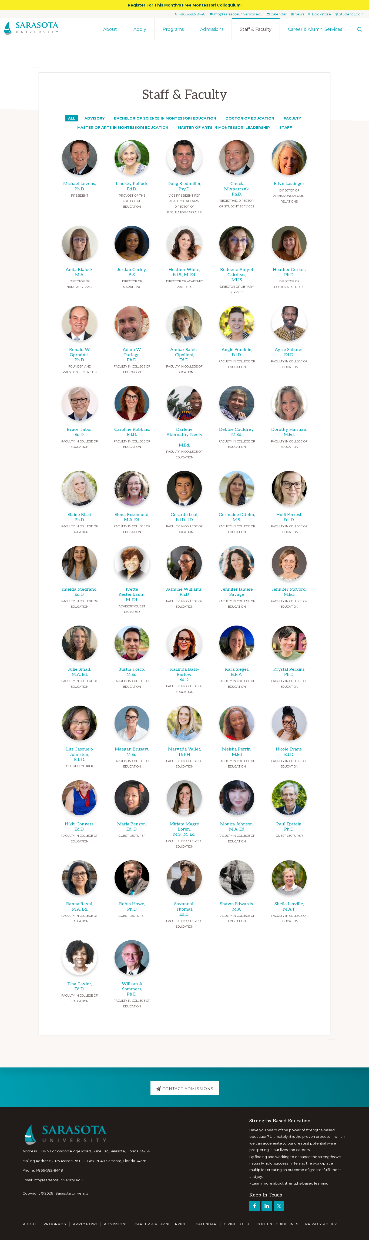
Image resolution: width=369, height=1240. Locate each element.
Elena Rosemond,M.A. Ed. (132, 517)
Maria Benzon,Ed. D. (132, 827)
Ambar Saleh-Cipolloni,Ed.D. (184, 355)
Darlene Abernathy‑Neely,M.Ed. (184, 437)
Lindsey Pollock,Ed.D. (132, 186)
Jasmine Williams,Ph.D (184, 592)
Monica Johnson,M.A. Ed (237, 827)
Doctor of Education (250, 118)
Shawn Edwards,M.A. (237, 906)
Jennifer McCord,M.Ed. (289, 592)
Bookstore (321, 14)
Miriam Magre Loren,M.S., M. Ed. (184, 829)
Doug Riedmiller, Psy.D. (184, 186)
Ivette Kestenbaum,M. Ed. (132, 594)
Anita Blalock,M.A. (79, 272)
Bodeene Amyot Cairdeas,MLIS (236, 275)
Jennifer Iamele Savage (237, 592)
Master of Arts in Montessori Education (122, 127)
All (71, 118)
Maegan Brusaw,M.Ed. (132, 752)
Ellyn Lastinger (289, 183)
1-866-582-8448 (191, 14)
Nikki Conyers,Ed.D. (79, 827)
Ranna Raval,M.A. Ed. (79, 906)
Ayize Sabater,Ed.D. (289, 352)
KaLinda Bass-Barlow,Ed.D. (184, 674)
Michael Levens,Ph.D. (79, 186)
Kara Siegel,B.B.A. (237, 672)
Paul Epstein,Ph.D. (289, 827)
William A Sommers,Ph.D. (132, 989)
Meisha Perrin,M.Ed (236, 752)
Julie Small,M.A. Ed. (79, 672)
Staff (285, 127)
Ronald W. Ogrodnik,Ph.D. (79, 355)
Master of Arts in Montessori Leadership (224, 127)
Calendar (278, 14)
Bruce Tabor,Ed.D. (80, 432)
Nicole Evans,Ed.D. (289, 752)
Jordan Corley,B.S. (132, 272)
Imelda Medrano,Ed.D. (79, 592)
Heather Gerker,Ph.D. (289, 272)
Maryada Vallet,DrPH (184, 752)
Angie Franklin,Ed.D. (237, 352)
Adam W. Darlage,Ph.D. (132, 355)
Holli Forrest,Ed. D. (289, 517)
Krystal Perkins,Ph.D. (289, 672)
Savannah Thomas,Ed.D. (184, 909)
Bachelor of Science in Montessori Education (165, 118)
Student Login (351, 14)
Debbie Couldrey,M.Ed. (236, 432)
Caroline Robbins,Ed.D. (132, 432)
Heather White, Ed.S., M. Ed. (184, 272)
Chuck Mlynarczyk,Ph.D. (237, 189)
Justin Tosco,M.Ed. (132, 672)
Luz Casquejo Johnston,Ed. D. (79, 754)
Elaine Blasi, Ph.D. (80, 517)
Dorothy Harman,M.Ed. (289, 432)
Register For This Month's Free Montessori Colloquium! (184, 5)
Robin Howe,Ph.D (132, 906)
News (299, 14)
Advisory (95, 118)
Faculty (292, 118)
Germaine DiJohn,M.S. (237, 517)
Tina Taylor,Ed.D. (79, 986)
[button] (359, 29)
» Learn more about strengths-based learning (288, 1183)
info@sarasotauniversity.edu (238, 14)
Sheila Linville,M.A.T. (289, 906)
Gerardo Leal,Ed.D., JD (184, 517)
